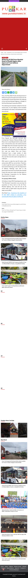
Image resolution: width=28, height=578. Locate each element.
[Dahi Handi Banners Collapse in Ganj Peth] (14, 430)
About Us (17, 568)
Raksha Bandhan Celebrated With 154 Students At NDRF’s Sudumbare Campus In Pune (13, 510)
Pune (7, 57)
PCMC (3, 57)
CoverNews (20, 574)
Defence (11, 566)
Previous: (14, 204)
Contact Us (23, 568)
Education (4, 506)
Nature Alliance (10, 568)
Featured (4, 531)
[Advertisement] (14, 32)
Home (2, 566)
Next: (14, 210)
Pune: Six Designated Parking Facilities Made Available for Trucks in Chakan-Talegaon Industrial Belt (14, 239)
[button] (2, 48)
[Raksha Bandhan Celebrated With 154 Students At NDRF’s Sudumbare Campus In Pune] (14, 499)
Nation (6, 566)
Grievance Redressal (14, 569)
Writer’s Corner (17, 566)
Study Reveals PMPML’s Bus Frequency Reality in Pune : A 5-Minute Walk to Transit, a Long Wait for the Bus (14, 263)
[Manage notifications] (3, 569)
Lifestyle (24, 566)
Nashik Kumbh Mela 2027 (14, 0)
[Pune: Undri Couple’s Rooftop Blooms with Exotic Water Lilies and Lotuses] (14, 275)
